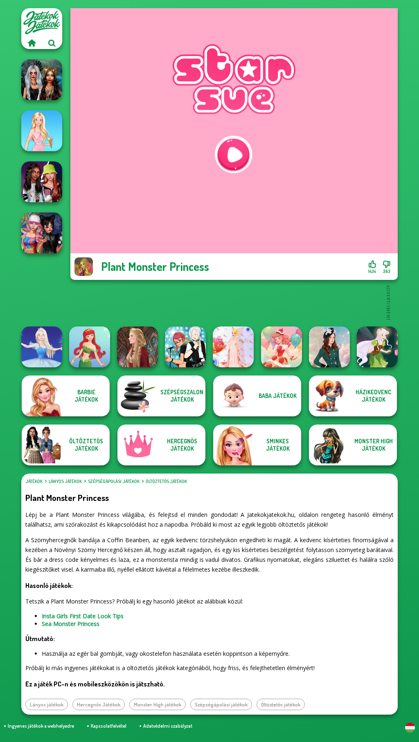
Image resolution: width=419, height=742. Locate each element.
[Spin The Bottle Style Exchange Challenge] (41, 232)
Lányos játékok (65, 481)
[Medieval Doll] (137, 346)
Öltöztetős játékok (166, 481)
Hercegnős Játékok (98, 704)
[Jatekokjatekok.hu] (31, 43)
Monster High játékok (157, 704)
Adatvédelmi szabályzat (167, 726)
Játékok (34, 481)
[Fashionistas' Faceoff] (41, 181)
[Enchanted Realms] (41, 79)
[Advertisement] (234, 302)
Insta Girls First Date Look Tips (83, 616)
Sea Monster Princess (70, 624)
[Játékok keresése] (52, 43)
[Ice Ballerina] (41, 346)
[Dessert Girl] (281, 346)
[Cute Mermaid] (89, 346)
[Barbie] (41, 130)
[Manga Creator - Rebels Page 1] (185, 346)
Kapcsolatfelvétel (108, 726)
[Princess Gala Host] (233, 346)
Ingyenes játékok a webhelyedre (41, 726)
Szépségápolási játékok (114, 481)
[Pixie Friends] (377, 346)
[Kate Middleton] (329, 346)
